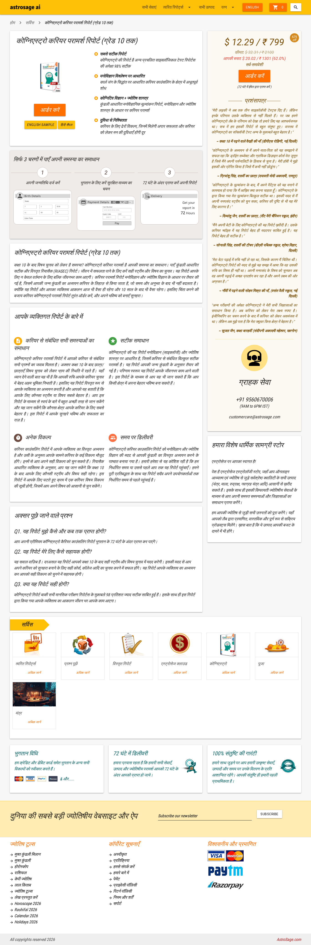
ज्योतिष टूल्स (21, 891)
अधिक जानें (34, 672)
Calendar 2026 (24, 915)
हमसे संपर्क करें (121, 866)
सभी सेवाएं (149, 7)
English (252, 7)
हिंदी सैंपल (66, 125)
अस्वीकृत (117, 854)
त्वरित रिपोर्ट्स (177, 7)
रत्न (228, 7)
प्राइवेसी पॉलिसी (123, 885)
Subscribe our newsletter (177, 815)
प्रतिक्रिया (119, 860)
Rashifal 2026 (23, 909)
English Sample (40, 125)
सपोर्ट (115, 903)
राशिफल (18, 872)
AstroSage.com (289, 939)
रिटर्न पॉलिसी (120, 891)
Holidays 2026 (23, 921)
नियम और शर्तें (121, 897)
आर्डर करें (49, 110)
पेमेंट (114, 878)
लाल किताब (20, 885)
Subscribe (269, 814)
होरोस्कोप (19, 866)
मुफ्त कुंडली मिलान (25, 854)
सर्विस (29, 22)
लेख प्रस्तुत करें (23, 897)
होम (12, 22)
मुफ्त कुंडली (20, 860)
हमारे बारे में (119, 872)
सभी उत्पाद (206, 7)
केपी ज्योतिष (20, 878)
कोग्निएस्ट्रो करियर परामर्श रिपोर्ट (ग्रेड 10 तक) (79, 22)
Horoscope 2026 (25, 903)
